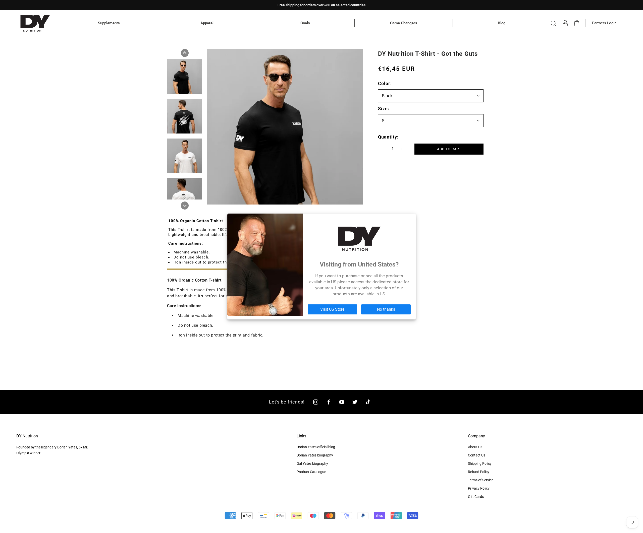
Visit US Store (332, 309)
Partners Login (604, 23)
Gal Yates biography (312, 463)
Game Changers (403, 23)
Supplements (109, 23)
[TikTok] (367, 402)
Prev (185, 53)
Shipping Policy (480, 463)
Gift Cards (476, 497)
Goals (305, 23)
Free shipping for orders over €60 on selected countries (321, 5)
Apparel (206, 23)
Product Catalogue (311, 472)
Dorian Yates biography (315, 455)
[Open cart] (576, 23)
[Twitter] (354, 402)
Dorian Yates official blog (316, 447)
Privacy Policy (479, 488)
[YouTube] (341, 402)
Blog (502, 23)
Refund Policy (478, 472)
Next (185, 206)
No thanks (386, 309)
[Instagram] (315, 402)
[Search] (553, 23)
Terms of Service (480, 480)
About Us (475, 447)
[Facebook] (328, 402)
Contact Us (476, 455)
